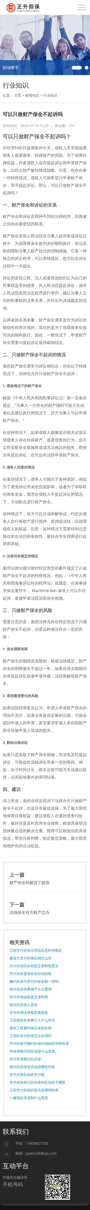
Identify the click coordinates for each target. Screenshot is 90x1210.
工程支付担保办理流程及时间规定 (36, 950)
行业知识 (50, 95)
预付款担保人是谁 (24, 1004)
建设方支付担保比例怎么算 (31, 958)
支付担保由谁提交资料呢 (29, 996)
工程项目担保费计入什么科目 (32, 1020)
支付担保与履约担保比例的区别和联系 (39, 1043)
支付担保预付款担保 (25, 1059)
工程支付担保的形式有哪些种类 (34, 1090)
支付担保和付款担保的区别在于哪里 (38, 1082)
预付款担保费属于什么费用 (31, 989)
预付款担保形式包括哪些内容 (32, 1066)
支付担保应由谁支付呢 (27, 1074)
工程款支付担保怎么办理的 (31, 1035)
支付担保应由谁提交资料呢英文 (34, 965)
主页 (17, 95)
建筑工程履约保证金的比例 (31, 1027)
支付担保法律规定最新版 (29, 1012)
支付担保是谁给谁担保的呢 (31, 973)
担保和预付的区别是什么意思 (32, 1051)
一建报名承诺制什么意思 (29, 1097)
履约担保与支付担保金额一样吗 (34, 981)
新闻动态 (32, 95)
